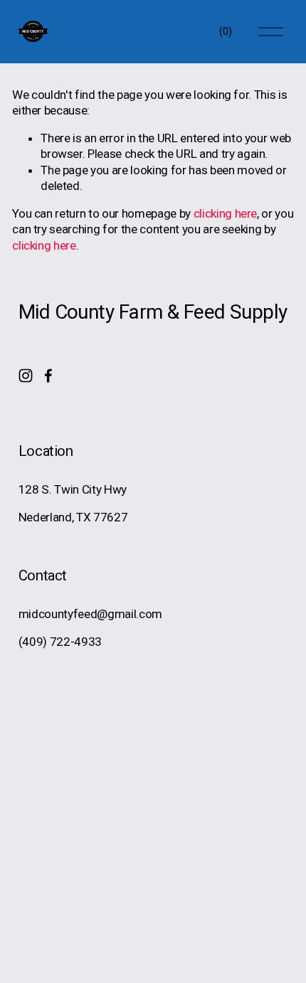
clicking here (226, 213)
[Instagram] (26, 375)
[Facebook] (48, 375)
